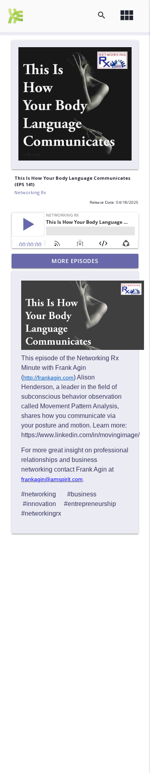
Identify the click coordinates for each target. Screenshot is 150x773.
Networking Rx (30, 192)
